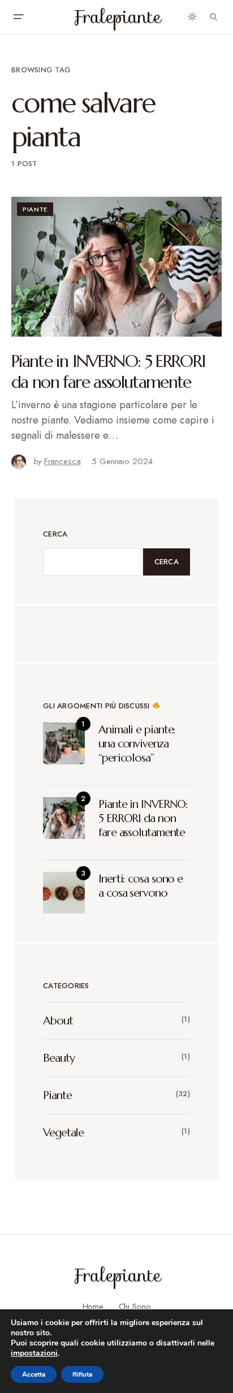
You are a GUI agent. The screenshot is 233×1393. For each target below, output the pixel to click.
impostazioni (34, 1353)
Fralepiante (116, 17)
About (58, 1021)
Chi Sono (135, 1306)
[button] (18, 17)
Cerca (55, 534)
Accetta (33, 1374)
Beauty (58, 1058)
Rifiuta (82, 1374)
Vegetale (63, 1133)
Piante (35, 209)
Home (93, 1306)
